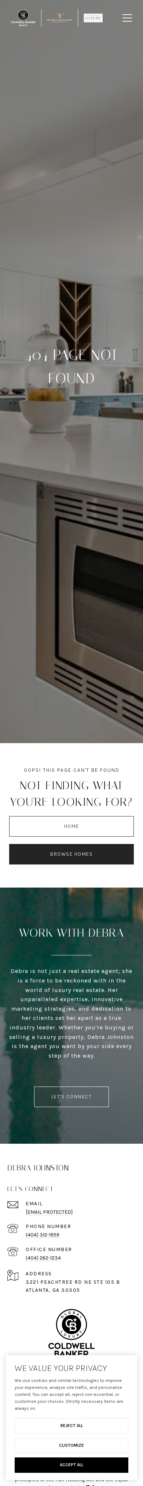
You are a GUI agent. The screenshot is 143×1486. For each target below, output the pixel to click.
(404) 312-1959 (42, 1235)
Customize (71, 1445)
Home (71, 826)
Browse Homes (71, 854)
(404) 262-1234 (43, 1258)
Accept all (71, 1464)
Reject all (71, 1425)
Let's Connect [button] (71, 1097)
